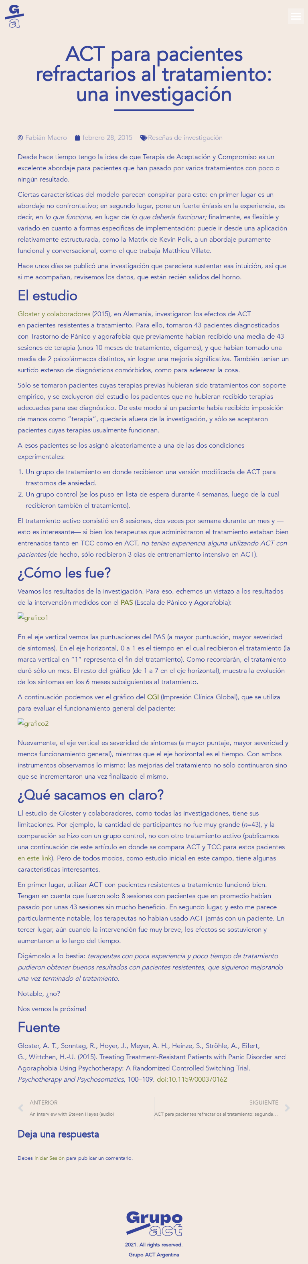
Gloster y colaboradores (54, 314)
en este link (34, 858)
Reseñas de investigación (185, 137)
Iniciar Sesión (50, 1158)
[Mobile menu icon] (296, 16)
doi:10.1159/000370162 (192, 1079)
